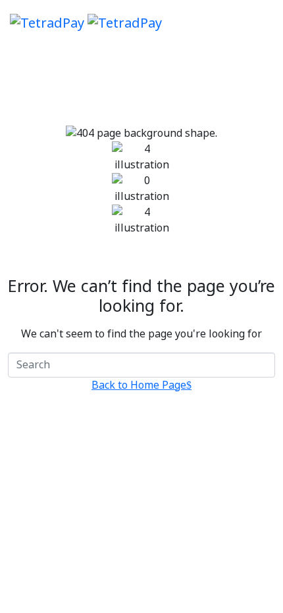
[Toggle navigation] (264, 23)
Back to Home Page (138, 385)
